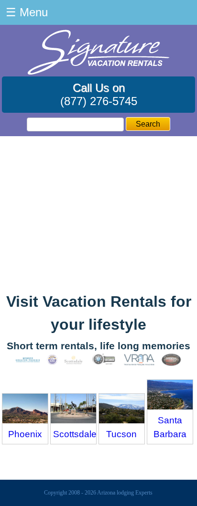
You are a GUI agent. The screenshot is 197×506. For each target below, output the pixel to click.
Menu (27, 12)
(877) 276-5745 (98, 101)
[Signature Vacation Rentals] (98, 72)
